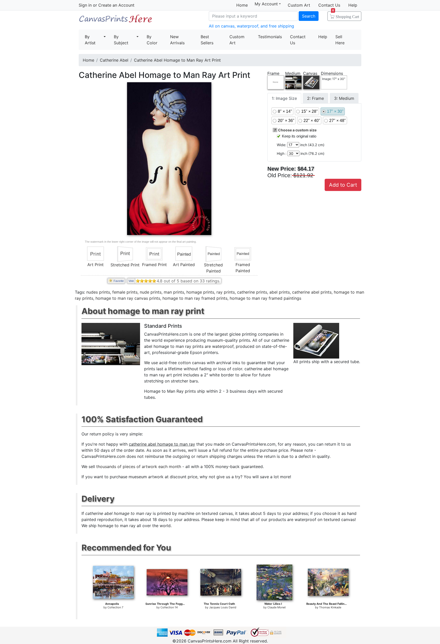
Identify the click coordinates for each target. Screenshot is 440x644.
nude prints (150, 292)
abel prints (279, 292)
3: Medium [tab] (344, 98)
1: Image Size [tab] (284, 98)
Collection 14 (169, 607)
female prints (125, 292)
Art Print (95, 264)
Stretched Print (125, 264)
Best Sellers (207, 39)
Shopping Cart (345, 15)
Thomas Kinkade (330, 607)
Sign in (85, 5)
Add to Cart (343, 185)
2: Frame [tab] (315, 98)
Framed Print (154, 264)
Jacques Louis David (222, 607)
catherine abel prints (312, 292)
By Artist (90, 39)
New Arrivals (177, 39)
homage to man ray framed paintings (265, 298)
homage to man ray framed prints (194, 298)
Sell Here (340, 39)
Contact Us (329, 5)
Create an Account (116, 5)
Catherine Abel (114, 60)
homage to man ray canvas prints (127, 298)
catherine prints (252, 292)
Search (308, 16)
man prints (174, 292)
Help (352, 5)
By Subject (121, 39)
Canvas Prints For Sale (116, 20)
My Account (266, 4)
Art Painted (184, 264)
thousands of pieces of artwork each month (138, 466)
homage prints (200, 292)
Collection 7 (115, 607)
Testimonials (270, 36)
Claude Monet (276, 607)
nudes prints (98, 292)
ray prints (225, 292)
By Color (152, 39)
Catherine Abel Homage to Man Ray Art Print (177, 60)
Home (242, 5)
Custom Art (299, 5)
